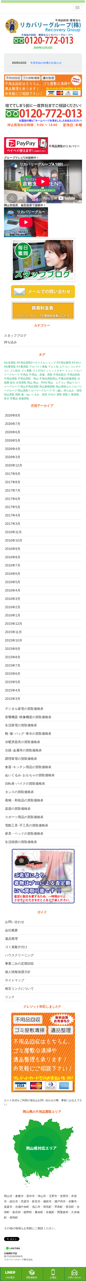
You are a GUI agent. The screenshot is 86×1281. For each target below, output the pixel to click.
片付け (52, 394)
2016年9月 (12, 549)
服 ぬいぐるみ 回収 (34, 394)
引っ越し (57, 390)
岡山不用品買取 (29, 386)
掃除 (17, 394)
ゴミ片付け (38, 370)
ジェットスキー (55, 370)
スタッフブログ (15, 335)
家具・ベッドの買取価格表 (24, 833)
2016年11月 (13, 532)
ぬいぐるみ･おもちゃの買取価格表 (30, 775)
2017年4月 (12, 515)
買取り (66, 394)
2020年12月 (13, 465)
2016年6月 (12, 573)
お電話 (53, 1277)
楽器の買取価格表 (18, 808)
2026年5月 (12, 440)
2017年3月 (12, 523)
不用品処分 (59, 374)
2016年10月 (13, 540)
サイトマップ (14, 980)
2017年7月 (12, 490)
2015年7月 (12, 665)
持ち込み (10, 342)
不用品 (24, 374)
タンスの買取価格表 (19, 792)
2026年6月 (12, 432)
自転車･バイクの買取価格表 (25, 783)
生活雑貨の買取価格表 (21, 842)
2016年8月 (12, 557)
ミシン (69, 370)
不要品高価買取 (67, 378)
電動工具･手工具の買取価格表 (26, 825)
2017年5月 (12, 507)
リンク (10, 997)
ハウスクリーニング (19, 955)
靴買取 (75, 394)
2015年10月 (13, 640)
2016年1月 (12, 615)
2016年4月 (12, 590)
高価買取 (24, 398)
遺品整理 (11, 938)
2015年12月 (13, 623)
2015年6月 (12, 673)
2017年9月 (12, 473)
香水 (6, 398)
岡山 (29, 382)
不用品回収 (73, 374)
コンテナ (76, 366)
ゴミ (6, 370)
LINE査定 (10, 1277)
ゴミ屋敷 (26, 370)
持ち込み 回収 (73, 390)
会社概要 (11, 930)
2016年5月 (12, 582)
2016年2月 (12, 607)
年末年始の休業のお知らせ (46, 62)
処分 (12, 382)
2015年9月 (12, 648)
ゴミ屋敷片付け (16, 947)
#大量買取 (22, 366)
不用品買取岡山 (48, 378)
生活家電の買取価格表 (21, 725)
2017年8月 (12, 482)
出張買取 (21, 382)
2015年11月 (13, 632)
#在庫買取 (10, 366)
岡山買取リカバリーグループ (35, 390)
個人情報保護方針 (18, 972)
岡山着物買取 (47, 386)
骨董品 (14, 398)
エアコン (64, 366)
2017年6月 (12, 499)
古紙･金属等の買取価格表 (23, 750)
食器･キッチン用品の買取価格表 (28, 767)
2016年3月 (12, 598)
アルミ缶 (53, 366)
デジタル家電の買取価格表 (24, 708)
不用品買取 (10, 378)
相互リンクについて (19, 988)
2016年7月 (12, 565)
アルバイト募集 (38, 366)
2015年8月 (12, 657)
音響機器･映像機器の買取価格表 (28, 717)
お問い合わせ (14, 922)
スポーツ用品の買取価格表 (24, 817)
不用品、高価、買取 (40, 374)
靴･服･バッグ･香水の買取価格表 (28, 733)
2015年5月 (12, 682)
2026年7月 (12, 423)
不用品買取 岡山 (28, 378)
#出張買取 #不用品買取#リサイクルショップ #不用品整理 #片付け (42, 362)
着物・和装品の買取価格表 (24, 800)
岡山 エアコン (57, 382)
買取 (59, 394)
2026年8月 (12, 415)
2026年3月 (12, 457)
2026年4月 (12, 449)
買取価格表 (31, 1277)
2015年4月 (12, 690)
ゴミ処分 (15, 370)
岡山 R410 (40, 382)
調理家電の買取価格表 (21, 758)
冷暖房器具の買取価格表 (22, 742)
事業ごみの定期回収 (19, 963)
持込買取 (9, 394)
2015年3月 (12, 698)
